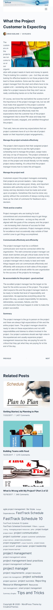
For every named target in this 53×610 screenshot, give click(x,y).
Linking (5, 529)
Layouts (41, 526)
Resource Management (15, 584)
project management (17, 553)
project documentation (23, 540)
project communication (26, 532)
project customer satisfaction (34, 537)
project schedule (33, 576)
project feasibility (27, 543)
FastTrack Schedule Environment (17, 526)
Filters (34, 526)
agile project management (14, 509)
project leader (22, 546)
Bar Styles (30, 509)
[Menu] (46, 9)
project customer (11, 536)
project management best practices (23, 560)
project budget (42, 529)
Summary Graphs (9, 593)
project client (8, 533)
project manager (15, 568)
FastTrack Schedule (29, 513)
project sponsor (10, 581)
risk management (10, 588)
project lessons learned (11, 549)
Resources (33, 585)
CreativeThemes (10, 607)
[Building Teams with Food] (26, 434)
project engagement (11, 543)
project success (26, 581)
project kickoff (9, 546)
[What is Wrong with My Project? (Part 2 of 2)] (26, 473)
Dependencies (9, 513)
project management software (17, 564)
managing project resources (19, 529)
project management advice (14, 557)
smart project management (30, 588)
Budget (38, 509)
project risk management (12, 577)
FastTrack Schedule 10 (23, 518)
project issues (39, 543)
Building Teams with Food (16, 451)
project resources (33, 573)
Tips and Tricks (30, 592)
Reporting (40, 580)
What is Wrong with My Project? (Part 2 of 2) (25, 490)
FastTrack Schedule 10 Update (15, 523)
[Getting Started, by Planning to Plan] (26, 394)
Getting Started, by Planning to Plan (21, 411)
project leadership (37, 546)
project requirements (13, 573)
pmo (32, 529)
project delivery (8, 540)
